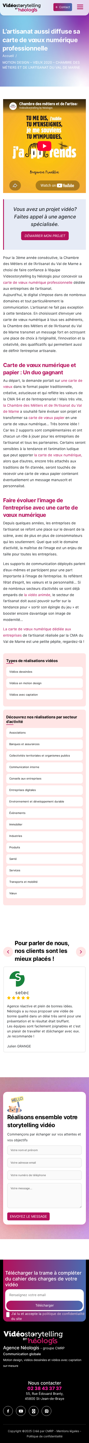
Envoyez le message (28, 1216)
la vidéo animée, (37, 595)
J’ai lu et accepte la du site (47, 1316)
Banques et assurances (24, 744)
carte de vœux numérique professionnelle (37, 282)
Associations (17, 732)
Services (14, 870)
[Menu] (80, 8)
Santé (13, 858)
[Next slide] (81, 952)
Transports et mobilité (23, 881)
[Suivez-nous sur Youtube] (21, 1411)
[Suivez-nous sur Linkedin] (33, 1411)
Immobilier (15, 824)
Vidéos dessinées (20, 671)
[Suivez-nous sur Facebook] (8, 1411)
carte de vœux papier (46, 418)
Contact (64, 7)
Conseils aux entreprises (25, 778)
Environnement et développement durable (36, 801)
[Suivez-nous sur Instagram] (46, 1411)
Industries (15, 836)
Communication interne (24, 767)
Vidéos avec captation (23, 694)
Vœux (13, 893)
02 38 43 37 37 (44, 1388)
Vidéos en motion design (25, 683)
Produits (14, 847)
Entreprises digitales (22, 790)
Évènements (17, 813)
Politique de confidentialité (45, 1436)
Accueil (8, 56)
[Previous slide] (8, 952)
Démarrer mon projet (45, 236)
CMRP (49, 1431)
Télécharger (44, 1305)
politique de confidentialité (63, 1314)
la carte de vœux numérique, (58, 455)
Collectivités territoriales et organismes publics (39, 755)
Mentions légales (68, 1431)
